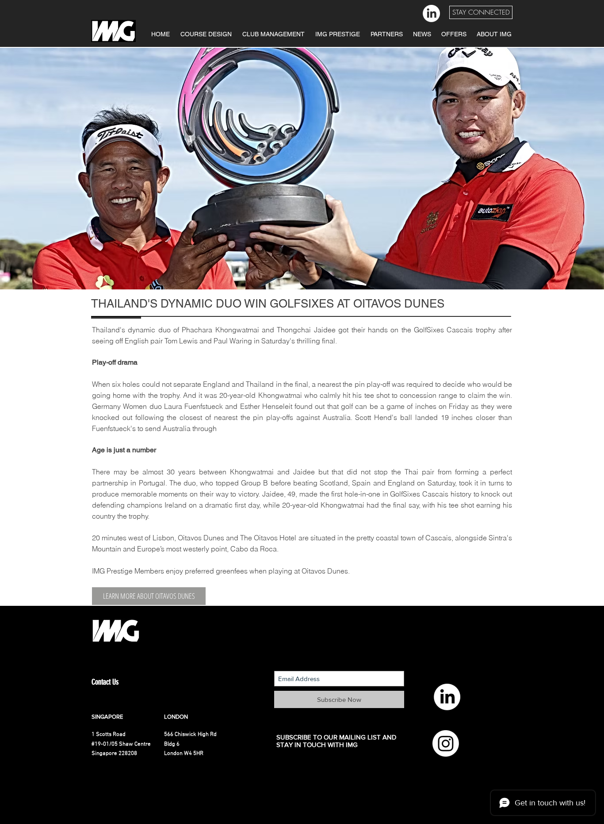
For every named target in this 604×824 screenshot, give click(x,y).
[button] (480, 12)
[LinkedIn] (431, 13)
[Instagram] (445, 743)
